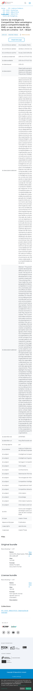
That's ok (28, 688)
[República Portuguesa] (12, 659)
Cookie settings (16, 676)
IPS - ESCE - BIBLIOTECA (11, 12)
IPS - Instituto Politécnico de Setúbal (16, 8)
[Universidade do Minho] (25, 649)
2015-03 (4, 34)
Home (3, 8)
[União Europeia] (7, 663)
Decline (22, 688)
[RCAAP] (18, 632)
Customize (4, 688)
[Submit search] (25, 3)
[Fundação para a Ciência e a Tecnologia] (10, 649)
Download (30, 554)
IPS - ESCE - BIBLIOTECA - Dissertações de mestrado (11, 14)
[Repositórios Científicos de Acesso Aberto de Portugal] (5, 627)
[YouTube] (13, 632)
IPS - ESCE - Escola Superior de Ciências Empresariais (11, 10)
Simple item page (16, 40)
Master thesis (13, 34)
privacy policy (22, 685)
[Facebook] (3, 632)
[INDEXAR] (14, 627)
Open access (26, 34)
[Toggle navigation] (30, 3)
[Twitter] (8, 632)
